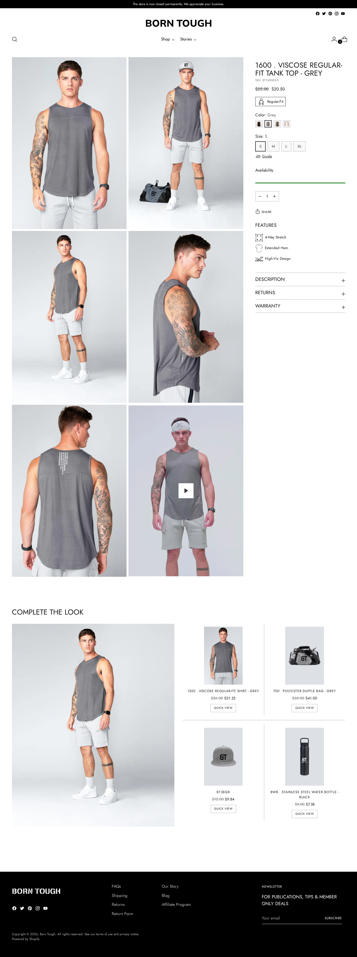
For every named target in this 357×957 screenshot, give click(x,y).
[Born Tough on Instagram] (336, 13)
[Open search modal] (14, 39)
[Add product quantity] (259, 196)
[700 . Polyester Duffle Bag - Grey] (304, 656)
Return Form (122, 914)
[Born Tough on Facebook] (317, 13)
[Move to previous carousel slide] (330, 855)
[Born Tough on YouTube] (343, 13)
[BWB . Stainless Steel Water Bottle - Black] (304, 757)
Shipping (120, 895)
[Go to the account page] (332, 39)
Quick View (223, 708)
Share (267, 212)
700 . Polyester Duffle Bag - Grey (304, 690)
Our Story (170, 886)
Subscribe (333, 918)
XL (300, 146)
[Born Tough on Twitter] (324, 13)
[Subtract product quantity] (274, 196)
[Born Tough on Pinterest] (330, 13)
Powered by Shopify (26, 939)
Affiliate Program (176, 904)
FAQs (116, 886)
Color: (265, 115)
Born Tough (47, 934)
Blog (166, 895)
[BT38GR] (223, 757)
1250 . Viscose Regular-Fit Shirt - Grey (223, 690)
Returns (118, 904)
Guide (267, 156)
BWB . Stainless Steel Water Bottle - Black (305, 794)
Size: (261, 136)
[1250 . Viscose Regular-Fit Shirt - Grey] (223, 656)
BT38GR (223, 792)
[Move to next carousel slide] (341, 855)
